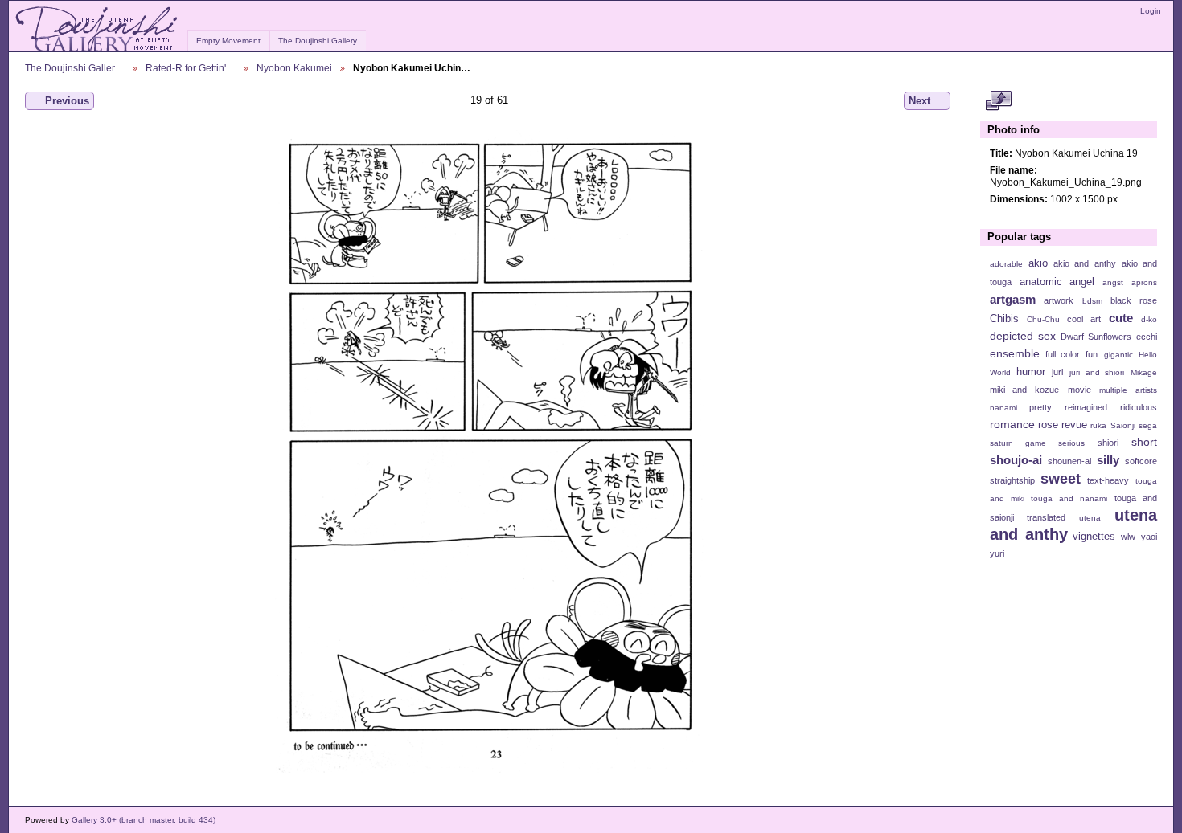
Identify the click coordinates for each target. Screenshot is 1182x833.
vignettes (1094, 536)
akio (1038, 263)
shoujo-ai (1016, 460)
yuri (997, 553)
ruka (1098, 425)
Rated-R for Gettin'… (191, 68)
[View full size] (489, 451)
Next (919, 101)
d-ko (1149, 319)
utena (1090, 517)
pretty (1040, 407)
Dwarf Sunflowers (1096, 336)
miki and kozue (1024, 389)
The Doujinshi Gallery (317, 40)
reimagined (1086, 407)
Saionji (1122, 425)
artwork (1058, 300)
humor (1030, 372)
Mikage (1144, 372)
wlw (1128, 536)
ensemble (1015, 353)
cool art (1084, 319)
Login (1150, 10)
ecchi (1146, 336)
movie (1079, 389)
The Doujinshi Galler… (75, 68)
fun (1092, 354)
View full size (998, 101)
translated (1046, 517)
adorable (1006, 263)
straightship (1012, 480)
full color (1062, 354)
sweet (1060, 478)
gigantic (1118, 354)
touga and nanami (1069, 498)
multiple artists (1128, 390)
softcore (1141, 461)
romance (1012, 424)
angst (1112, 282)
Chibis (1004, 319)
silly (1108, 460)
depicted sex (1023, 335)
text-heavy (1108, 480)
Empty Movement (228, 40)
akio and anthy (1084, 263)
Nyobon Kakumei (294, 68)
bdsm (1092, 300)
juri (1057, 372)
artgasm (1013, 299)
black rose (1133, 300)
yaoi (1149, 536)
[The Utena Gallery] (97, 29)
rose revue (1062, 425)
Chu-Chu (1043, 319)
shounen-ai (1069, 461)
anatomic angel (1057, 282)
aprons (1144, 282)
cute (1121, 318)
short (1144, 441)
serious (1071, 443)
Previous (67, 101)
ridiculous (1138, 407)
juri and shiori (1096, 372)
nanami (1003, 407)
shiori (1108, 442)
